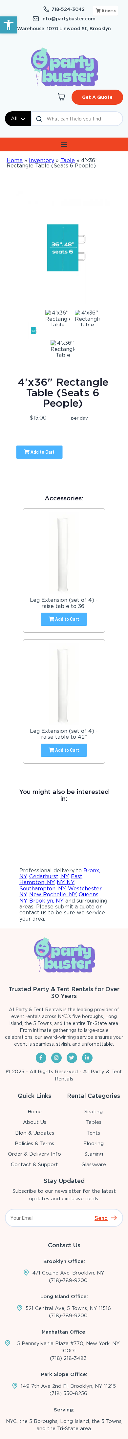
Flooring (93, 1143)
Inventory (41, 160)
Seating (93, 1112)
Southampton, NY (42, 888)
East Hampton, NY (50, 879)
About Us (34, 1122)
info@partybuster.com (68, 18)
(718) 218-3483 (68, 1358)
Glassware (93, 1164)
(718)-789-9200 (68, 1280)
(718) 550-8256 (68, 1393)
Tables (93, 1122)
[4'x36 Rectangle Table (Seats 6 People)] (33, 330)
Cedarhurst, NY (48, 876)
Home (15, 160)
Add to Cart (42, 452)
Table (67, 160)
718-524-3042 (68, 9)
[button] (8, 24)
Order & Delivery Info (34, 1154)
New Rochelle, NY (52, 894)
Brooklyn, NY (46, 901)
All (14, 118)
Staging (93, 1154)
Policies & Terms (34, 1143)
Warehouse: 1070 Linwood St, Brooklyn (64, 28)
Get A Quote (97, 97)
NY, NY (65, 882)
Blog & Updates (34, 1133)
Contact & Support (34, 1164)
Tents (93, 1133)
